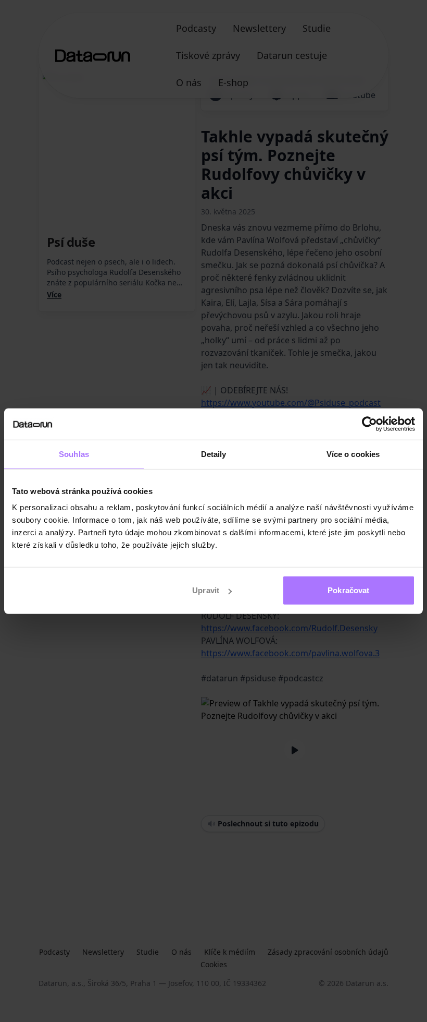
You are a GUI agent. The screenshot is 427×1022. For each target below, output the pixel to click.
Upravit (205, 590)
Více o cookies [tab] (353, 453)
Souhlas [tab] (74, 453)
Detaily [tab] (214, 453)
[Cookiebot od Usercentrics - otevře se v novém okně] (369, 423)
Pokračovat (348, 590)
